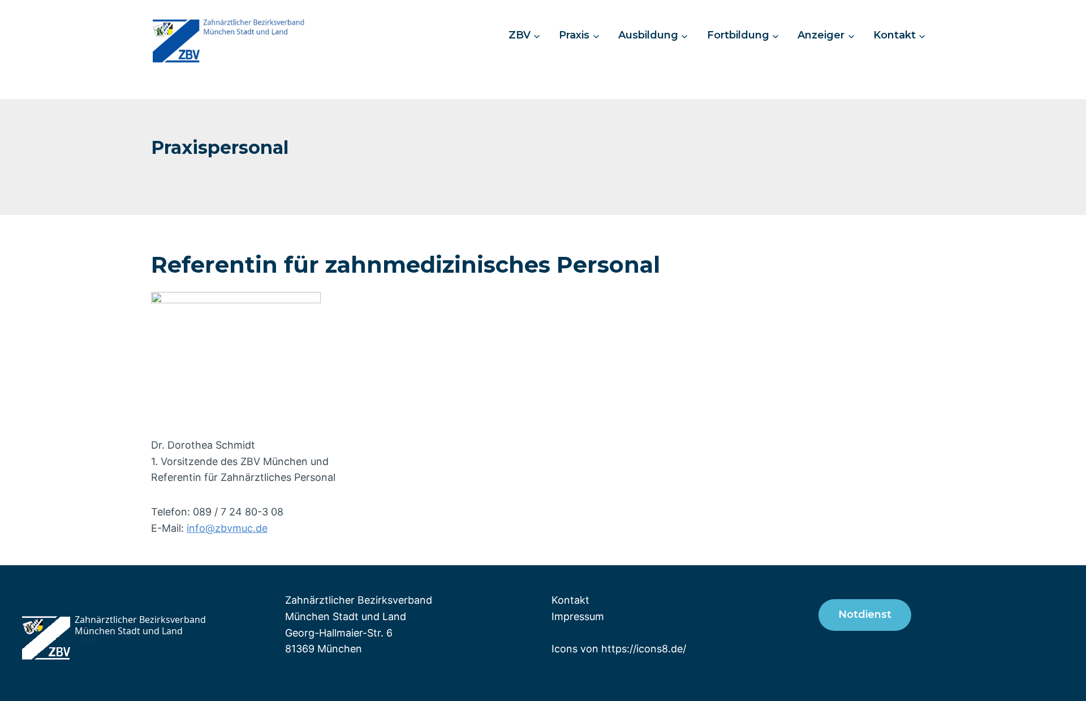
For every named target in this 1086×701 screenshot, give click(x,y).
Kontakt (570, 600)
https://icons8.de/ (643, 649)
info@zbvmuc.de (227, 528)
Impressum (577, 616)
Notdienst (864, 614)
